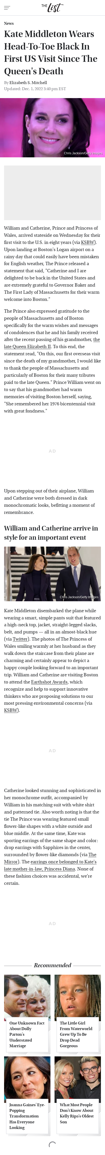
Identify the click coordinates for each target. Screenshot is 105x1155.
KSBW (87, 242)
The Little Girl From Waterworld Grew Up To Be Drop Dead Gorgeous (76, 1034)
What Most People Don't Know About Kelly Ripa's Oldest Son (77, 1113)
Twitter (20, 639)
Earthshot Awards (49, 682)
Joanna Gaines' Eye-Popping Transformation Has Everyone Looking (27, 1116)
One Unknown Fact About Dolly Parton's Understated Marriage (26, 1034)
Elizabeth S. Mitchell (28, 82)
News (9, 23)
